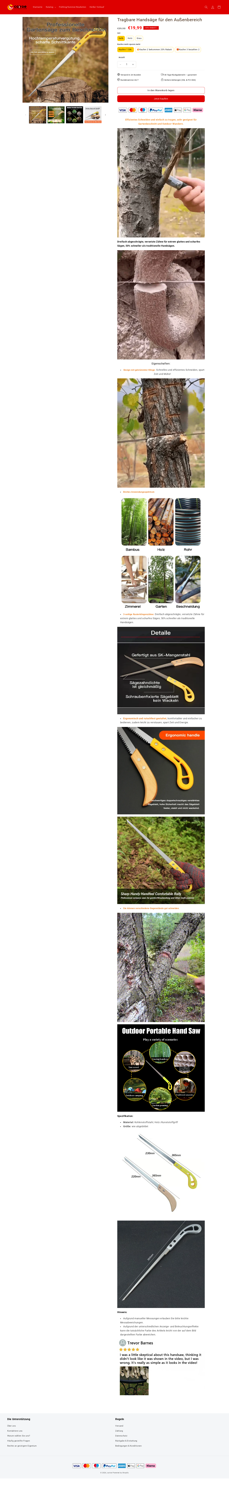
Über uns (11, 1426)
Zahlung (119, 1431)
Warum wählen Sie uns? (18, 1436)
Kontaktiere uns (15, 1431)
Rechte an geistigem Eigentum (22, 1446)
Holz (130, 38)
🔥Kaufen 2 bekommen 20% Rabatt (154, 49)
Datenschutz (121, 1436)
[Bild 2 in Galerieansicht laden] (56, 114)
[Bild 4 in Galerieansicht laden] (93, 114)
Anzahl (122, 57)
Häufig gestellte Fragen (18, 1441)
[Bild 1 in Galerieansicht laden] (37, 114)
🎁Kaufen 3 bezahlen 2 (187, 49)
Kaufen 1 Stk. (125, 49)
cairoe (109, 1473)
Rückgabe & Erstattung (126, 1441)
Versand (119, 1426)
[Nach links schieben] (25, 115)
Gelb (121, 38)
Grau (139, 38)
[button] (50, 7)
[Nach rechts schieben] (105, 115)
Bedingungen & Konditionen (128, 1446)
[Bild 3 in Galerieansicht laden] (74, 114)
